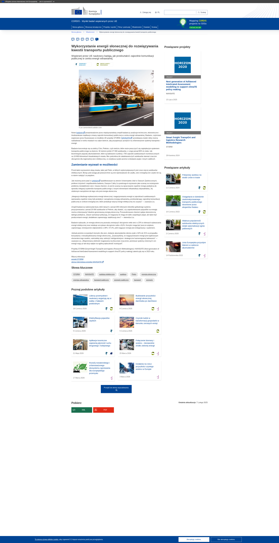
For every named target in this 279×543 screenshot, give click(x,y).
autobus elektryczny (107, 274)
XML (83, 410)
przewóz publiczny (121, 280)
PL (97, 39)
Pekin (134, 274)
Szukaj (154, 27)
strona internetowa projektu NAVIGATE (87, 262)
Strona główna (78, 27)
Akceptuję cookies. (194, 539)
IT (92, 39)
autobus (123, 274)
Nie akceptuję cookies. (226, 539)
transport (137, 280)
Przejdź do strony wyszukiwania (116, 388)
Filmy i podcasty (124, 27)
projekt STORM (77, 259)
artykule (95, 181)
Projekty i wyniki (109, 27)
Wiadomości (137, 27)
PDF (105, 410)
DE (73, 39)
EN (78, 39)
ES (82, 39)
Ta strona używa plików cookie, (47, 539)
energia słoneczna (149, 274)
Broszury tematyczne (93, 27)
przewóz (149, 280)
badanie (80, 133)
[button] (157, 12)
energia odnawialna (81, 280)
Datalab (147, 27)
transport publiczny (101, 280)
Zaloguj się (146, 12)
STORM (76, 274)
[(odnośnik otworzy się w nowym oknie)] (89, 11)
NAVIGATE (126, 138)
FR (87, 39)
